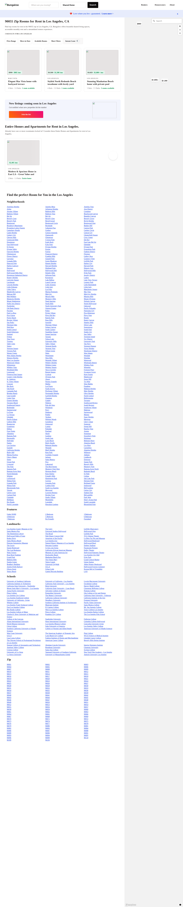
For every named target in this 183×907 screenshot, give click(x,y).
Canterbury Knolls (13, 230)
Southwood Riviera (90, 403)
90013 (9, 674)
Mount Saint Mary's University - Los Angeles (23, 588)
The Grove (10, 545)
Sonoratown (88, 327)
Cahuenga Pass (50, 228)
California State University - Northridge (21, 586)
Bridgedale (10, 408)
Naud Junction (50, 301)
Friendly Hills (50, 476)
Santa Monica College (91, 605)
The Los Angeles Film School (94, 614)
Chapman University (91, 647)
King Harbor (49, 474)
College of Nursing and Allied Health (58, 629)
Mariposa (87, 419)
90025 (9, 683)
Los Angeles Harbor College (94, 612)
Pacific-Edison (12, 419)
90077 (47, 724)
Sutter (9, 460)
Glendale (10, 417)
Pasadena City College (53, 614)
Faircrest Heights (13, 252)
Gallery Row (88, 256)
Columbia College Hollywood (94, 621)
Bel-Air (48, 216)
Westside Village (51, 360)
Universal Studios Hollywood (55, 531)
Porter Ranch (11, 318)
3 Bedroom (88, 514)
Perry (47, 410)
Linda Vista (11, 398)
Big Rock (10, 386)
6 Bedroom (88, 517)
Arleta (9, 209)
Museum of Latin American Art (56, 553)
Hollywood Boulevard (91, 541)
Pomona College (89, 591)
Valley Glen (11, 344)
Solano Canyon (50, 327)
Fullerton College (90, 619)
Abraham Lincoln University (55, 645)
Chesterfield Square (91, 235)
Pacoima (10, 311)
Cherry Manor (12, 457)
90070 (9, 719)
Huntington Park (51, 478)
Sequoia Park (11, 469)
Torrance (87, 400)
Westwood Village (13, 363)
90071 (47, 719)
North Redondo (12, 474)
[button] (178, 5)
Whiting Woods (50, 419)
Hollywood (11, 270)
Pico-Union (11, 315)
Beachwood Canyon (91, 214)
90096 (9, 738)
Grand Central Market (91, 560)
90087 (47, 731)
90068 (47, 716)
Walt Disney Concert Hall (54, 536)
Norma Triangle (51, 382)
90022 (9, 681)
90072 (86, 719)
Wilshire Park (88, 365)
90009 (86, 669)
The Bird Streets (51, 467)
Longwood (10, 372)
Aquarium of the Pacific (53, 538)
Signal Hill (88, 426)
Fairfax (47, 252)
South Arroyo (50, 389)
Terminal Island (89, 337)
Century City (11, 235)
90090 (47, 733)
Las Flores (49, 386)
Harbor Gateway (12, 266)
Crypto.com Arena (51, 548)
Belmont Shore (89, 441)
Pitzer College (12, 593)
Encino (47, 249)
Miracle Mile (49, 296)
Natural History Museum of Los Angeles (59, 543)
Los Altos (87, 445)
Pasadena (87, 386)
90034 (9, 690)
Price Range (11, 41)
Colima (86, 476)
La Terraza (10, 415)
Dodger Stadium (89, 545)
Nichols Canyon (89, 301)
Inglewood (87, 486)
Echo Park (49, 244)
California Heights (13, 450)
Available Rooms (40, 41)
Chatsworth (49, 235)
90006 (86, 667)
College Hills (11, 422)
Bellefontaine (88, 398)
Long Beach (49, 441)
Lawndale (48, 502)
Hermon (10, 268)
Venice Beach (11, 571)
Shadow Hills (88, 322)
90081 (86, 726)
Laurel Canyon (50, 282)
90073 (9, 721)
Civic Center (88, 237)
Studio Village (50, 497)
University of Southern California (19, 581)
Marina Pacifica (12, 455)
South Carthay (50, 330)
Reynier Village (12, 320)
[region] (151, 57)
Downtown (11, 242)
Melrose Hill (11, 294)
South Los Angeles (52, 488)
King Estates (88, 374)
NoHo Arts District (13, 304)
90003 (86, 664)
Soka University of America (55, 626)
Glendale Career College (92, 638)
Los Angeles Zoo (51, 541)
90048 (86, 700)
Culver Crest (11, 493)
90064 (9, 714)
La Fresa (10, 412)
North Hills (49, 304)
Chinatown (49, 237)
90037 (9, 693)
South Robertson (13, 332)
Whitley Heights (51, 363)
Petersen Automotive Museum (17, 543)
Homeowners (160, 5)
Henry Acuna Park (90, 500)
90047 (47, 700)
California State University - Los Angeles (59, 584)
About (172, 5)
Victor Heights (89, 348)
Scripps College (89, 650)
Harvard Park (88, 266)
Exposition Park (89, 249)
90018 (86, 676)
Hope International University (55, 621)
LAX (86, 571)
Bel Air (9, 216)
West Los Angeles (13, 360)
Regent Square (50, 372)
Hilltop (9, 429)
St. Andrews (11, 379)
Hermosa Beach (50, 471)
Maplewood (88, 377)
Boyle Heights (89, 221)
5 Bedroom (49, 517)
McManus (10, 500)
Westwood (87, 360)
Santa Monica (50, 460)
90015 (86, 674)
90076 (9, 724)
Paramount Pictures (91, 548)
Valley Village (50, 344)
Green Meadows (51, 261)
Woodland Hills (12, 370)
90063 (86, 712)
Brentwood (11, 223)
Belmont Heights (51, 445)
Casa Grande (11, 396)
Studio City (88, 332)
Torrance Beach (12, 403)
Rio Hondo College (13, 610)
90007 (9, 669)
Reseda (86, 318)
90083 (47, 728)
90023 (47, 681)
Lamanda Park (12, 391)
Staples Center (12, 562)
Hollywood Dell (51, 270)
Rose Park (48, 452)
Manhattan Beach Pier (53, 557)
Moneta (86, 415)
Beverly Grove (89, 219)
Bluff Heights (50, 450)
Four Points (11, 431)
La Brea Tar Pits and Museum (94, 538)
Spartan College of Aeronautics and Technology (23, 645)
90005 (47, 667)
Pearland (48, 431)
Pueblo (47, 415)
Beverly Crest (11, 219)
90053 (47, 705)
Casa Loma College (14, 638)
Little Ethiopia (12, 287)
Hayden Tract (50, 495)
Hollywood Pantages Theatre (94, 553)
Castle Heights (12, 233)
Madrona (87, 410)
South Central (12, 330)
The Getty (48, 529)
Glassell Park (50, 259)
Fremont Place (89, 370)
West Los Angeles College (54, 610)
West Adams (88, 353)
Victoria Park (11, 351)
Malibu (47, 384)
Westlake (87, 358)
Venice (9, 346)
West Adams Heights (14, 356)
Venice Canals (50, 562)
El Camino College (52, 607)
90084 (86, 728)
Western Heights (12, 358)
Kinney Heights (12, 278)
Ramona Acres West (14, 471)
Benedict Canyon (90, 216)
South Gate (49, 438)
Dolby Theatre (89, 550)
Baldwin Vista (50, 214)
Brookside (48, 226)
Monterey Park (89, 467)
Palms (47, 311)
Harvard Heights (51, 266)
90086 (9, 731)
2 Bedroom (49, 514)
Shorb (47, 434)
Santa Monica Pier (13, 531)
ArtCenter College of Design (55, 591)
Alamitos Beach (89, 443)
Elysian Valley (12, 249)
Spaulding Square (51, 332)
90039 (86, 693)
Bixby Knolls (50, 443)
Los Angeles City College (16, 595)
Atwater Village (12, 211)
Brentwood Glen (89, 223)
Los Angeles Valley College (93, 626)
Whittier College (13, 603)
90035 (47, 690)
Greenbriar (49, 422)
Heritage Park (89, 481)
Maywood (48, 490)
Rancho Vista (88, 429)
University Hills (51, 341)
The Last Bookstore (14, 550)
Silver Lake (88, 325)
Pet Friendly (49, 519)
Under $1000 (11, 514)
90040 (9, 695)
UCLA (47, 567)
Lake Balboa (49, 280)
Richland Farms (89, 483)
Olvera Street (11, 569)
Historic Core (88, 268)
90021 (86, 679)
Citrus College (12, 626)
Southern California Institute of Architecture (61, 603)
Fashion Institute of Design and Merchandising (61, 638)
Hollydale (10, 441)
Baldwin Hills (50, 211)
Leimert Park (88, 282)
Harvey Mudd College (91, 586)
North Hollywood (90, 304)
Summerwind (11, 410)
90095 (86, 735)
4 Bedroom (11, 517)
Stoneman (87, 434)
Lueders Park (50, 486)
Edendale (87, 244)
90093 (9, 735)
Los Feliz (48, 289)
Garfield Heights (51, 396)
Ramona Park (11, 436)
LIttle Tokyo (11, 289)
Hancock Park (12, 263)
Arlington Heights (51, 209)
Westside (48, 448)
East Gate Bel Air (90, 242)
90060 (86, 709)
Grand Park (11, 557)
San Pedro (10, 322)
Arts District (88, 209)
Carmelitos (88, 448)
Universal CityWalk (52, 564)
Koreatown (49, 278)
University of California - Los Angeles (58, 581)
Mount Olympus (89, 299)
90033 (86, 688)
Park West (87, 497)
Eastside (10, 448)
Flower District (12, 256)
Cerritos (48, 481)
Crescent (10, 384)
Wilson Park (11, 486)
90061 (9, 712)
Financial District (51, 254)
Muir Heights (88, 391)
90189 (9, 740)
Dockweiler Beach (51, 555)
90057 (86, 707)
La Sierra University (14, 655)
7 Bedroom (11, 519)
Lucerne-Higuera (51, 493)
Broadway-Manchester (15, 226)
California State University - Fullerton (97, 595)
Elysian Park (88, 247)
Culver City (88, 490)
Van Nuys (87, 344)
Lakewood (49, 464)
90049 (9, 702)
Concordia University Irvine (94, 624)
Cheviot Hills (11, 237)
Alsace (47, 379)
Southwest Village (90, 408)
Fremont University (91, 600)
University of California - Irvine (18, 600)
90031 (9, 688)
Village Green (50, 351)
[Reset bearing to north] (180, 33)
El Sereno (10, 247)
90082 (9, 728)
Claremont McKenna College (94, 588)
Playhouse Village (51, 391)
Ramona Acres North (91, 469)
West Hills (49, 358)
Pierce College (50, 612)
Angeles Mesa (50, 207)
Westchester (49, 356)
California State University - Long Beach (59, 588)
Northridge (11, 306)
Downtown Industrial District (17, 275)
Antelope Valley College (15, 647)
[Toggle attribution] (180, 904)
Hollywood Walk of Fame (16, 536)
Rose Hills (49, 320)
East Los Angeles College (16, 607)
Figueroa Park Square (14, 374)
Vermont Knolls (50, 346)
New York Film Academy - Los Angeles (98, 652)
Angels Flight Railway (15, 567)
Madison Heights (90, 389)
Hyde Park (87, 273)
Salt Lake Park (89, 478)
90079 (9, 726)
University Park (89, 341)
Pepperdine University (53, 593)
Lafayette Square (13, 280)
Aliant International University (18, 621)
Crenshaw (87, 211)
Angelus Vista (89, 207)
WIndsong (49, 408)
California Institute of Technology (19, 584)
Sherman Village (51, 325)
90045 (86, 698)
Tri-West (87, 382)
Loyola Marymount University (94, 581)
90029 (47, 686)
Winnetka (87, 367)
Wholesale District (90, 363)
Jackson (48, 457)
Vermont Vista (50, 348)
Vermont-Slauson (90, 346)
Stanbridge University (53, 619)
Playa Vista (88, 315)
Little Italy (49, 287)
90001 (9, 664)
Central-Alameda (51, 233)
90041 (47, 695)
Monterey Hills (50, 299)
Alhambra (10, 434)
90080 (47, 726)
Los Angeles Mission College (55, 624)
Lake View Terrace (90, 280)
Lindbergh (87, 457)
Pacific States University (92, 603)
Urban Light (49, 569)
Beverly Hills (88, 464)
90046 (9, 700)
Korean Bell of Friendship (93, 569)
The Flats (10, 467)
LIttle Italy (88, 287)
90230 (47, 740)
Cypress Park (50, 240)
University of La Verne (15, 652)
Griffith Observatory (91, 529)
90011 (47, 672)
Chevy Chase (88, 422)
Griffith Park (88, 261)
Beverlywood (50, 221)
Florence (87, 254)
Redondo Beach (89, 471)
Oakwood (87, 306)
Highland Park (50, 268)
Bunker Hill (88, 226)
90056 (47, 707)
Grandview (11, 426)
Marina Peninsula (51, 292)
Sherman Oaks (12, 325)
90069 (86, 716)
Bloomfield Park (90, 504)
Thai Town (11, 339)
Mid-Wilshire (11, 296)
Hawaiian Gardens (51, 504)
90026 (47, 683)
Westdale (87, 356)
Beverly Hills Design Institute (94, 640)
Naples (9, 443)
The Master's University (53, 595)
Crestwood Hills (12, 240)
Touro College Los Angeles (93, 610)
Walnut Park (11, 481)
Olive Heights (89, 393)
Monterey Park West (52, 469)
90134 (86, 738)
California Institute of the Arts (94, 598)
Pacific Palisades (90, 308)
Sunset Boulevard (13, 548)
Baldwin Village (12, 214)
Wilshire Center (50, 365)
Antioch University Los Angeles (95, 655)
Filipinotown (11, 254)
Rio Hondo (11, 502)
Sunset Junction (50, 334)
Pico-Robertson (89, 313)
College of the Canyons (15, 619)
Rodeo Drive (11, 538)
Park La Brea (11, 313)
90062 (47, 712)
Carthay (48, 230)
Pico (46, 462)
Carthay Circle (89, 230)
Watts (47, 353)
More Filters (56, 41)
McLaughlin (88, 495)
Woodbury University (53, 600)
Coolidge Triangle (51, 455)
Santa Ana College (51, 650)
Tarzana (48, 337)
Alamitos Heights (90, 450)
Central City (88, 233)
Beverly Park (11, 221)
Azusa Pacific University (15, 591)
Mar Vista (87, 292)
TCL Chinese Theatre (91, 536)
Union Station (89, 562)
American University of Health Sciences (98, 629)
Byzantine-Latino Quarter (16, 228)
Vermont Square (12, 348)
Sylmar (9, 337)
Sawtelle (48, 322)
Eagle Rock (49, 242)
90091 (86, 733)
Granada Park (11, 483)
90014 (47, 674)
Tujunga (10, 341)
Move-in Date (25, 41)
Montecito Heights (13, 299)
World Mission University (16, 624)
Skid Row (10, 327)
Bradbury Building (13, 564)
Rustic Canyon (89, 320)
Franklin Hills (50, 256)
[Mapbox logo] (130, 904)
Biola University (51, 586)
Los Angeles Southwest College (18, 598)
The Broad (49, 534)
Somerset (87, 424)
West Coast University (14, 633)
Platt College (88, 633)
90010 (9, 672)
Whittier (10, 476)
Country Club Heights (14, 377)
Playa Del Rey (50, 315)
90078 (86, 724)
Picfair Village (50, 313)
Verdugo (48, 417)
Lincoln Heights (12, 285)
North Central (89, 396)
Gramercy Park (89, 259)
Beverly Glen (50, 219)
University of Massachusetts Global (57, 655)
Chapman (48, 398)
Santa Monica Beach (14, 541)
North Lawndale (12, 504)
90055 (9, 707)
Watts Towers (11, 553)
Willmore (87, 452)
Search (93, 5)
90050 (47, 702)
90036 (86, 690)
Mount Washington (13, 301)
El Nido (87, 474)
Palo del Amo (50, 405)
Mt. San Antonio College (92, 607)
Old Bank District (13, 308)
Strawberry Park (89, 436)
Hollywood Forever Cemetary (94, 567)
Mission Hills (88, 296)
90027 (86, 683)
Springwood (88, 412)
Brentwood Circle (51, 223)
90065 (47, 714)
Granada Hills (12, 261)
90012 (86, 672)
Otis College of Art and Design (95, 593)
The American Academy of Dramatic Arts (60, 633)
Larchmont (11, 282)
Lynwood (10, 464)
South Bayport (89, 405)
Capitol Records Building (54, 571)
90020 (47, 679)
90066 (86, 714)
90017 (47, 676)
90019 (9, 679)
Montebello (49, 500)
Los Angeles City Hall (91, 555)
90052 (9, 705)
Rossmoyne (11, 424)
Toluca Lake (49, 339)
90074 (47, 721)
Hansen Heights (50, 263)
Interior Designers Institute (93, 645)
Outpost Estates (50, 308)
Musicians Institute (52, 605)
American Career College (54, 640)
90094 (47, 735)
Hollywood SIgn (90, 531)
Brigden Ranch (12, 393)
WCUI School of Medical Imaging (96, 636)
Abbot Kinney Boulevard (93, 564)
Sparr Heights (89, 417)
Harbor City (88, 263)
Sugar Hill (87, 379)
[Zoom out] (180, 30)
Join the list (26, 114)
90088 (86, 731)
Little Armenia (50, 285)
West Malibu (88, 384)
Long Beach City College (54, 636)
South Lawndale (89, 502)
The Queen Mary (51, 560)
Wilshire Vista (12, 367)
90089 (9, 733)
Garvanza (10, 259)
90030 (86, 686)
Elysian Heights (50, 247)
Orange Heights (12, 400)
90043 (9, 698)
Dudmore (48, 412)
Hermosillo (11, 438)
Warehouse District (90, 351)
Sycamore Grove (90, 372)
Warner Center (12, 353)
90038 (47, 693)
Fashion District (89, 252)
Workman (87, 438)
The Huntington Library (15, 534)
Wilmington (11, 365)
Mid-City (48, 294)
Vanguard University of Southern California (60, 652)
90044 (47, 698)
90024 (86, 681)
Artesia (86, 431)
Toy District (88, 339)
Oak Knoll (10, 389)
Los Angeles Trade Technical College (20, 605)
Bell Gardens (88, 488)
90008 (47, 669)
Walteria (48, 403)
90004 (9, 667)
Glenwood (49, 424)
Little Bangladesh (90, 285)
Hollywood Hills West (14, 273)
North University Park (53, 306)
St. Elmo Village (13, 382)
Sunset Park (88, 462)
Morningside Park (13, 488)
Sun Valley (88, 334)
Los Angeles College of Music (17, 612)
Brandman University (52, 647)
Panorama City (89, 311)
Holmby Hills (50, 273)
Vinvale (9, 490)
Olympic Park (50, 377)
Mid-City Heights (90, 294)
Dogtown (87, 460)
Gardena (48, 436)
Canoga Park (88, 228)
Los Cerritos (11, 445)
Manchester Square (90, 289)
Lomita (47, 426)
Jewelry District (89, 275)
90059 (47, 709)
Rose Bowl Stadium (14, 555)
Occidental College (90, 584)
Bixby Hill (10, 452)
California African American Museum (58, 550)
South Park (88, 330)
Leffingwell (11, 478)
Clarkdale (10, 497)
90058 (9, 709)
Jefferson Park (50, 275)
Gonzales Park (50, 483)
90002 (47, 664)
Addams (87, 455)
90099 (47, 738)
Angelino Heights (13, 207)
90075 (86, 721)
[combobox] (44, 5)
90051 (86, 702)
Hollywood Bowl (90, 543)
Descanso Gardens (51, 545)
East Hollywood (12, 244)
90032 (47, 688)
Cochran (48, 374)
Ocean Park (11, 462)
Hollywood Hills (90, 270)
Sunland (10, 334)
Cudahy (48, 400)
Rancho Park (49, 318)
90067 (9, 716)
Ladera (86, 278)
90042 (86, 695)
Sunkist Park (88, 493)
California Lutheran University (56, 598)
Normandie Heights (52, 393)
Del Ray (87, 240)
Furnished (87, 519)
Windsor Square (51, 367)
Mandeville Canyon (14, 292)
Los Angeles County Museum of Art (19, 529)
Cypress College (12, 650)
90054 (86, 705)
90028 (9, 686)
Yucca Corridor (50, 370)
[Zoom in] (180, 26)
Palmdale (48, 429)
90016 (9, 676)
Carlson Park (11, 495)
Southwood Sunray (13, 405)
